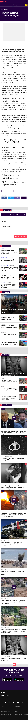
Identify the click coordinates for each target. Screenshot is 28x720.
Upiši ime (3, 221)
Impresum (3, 709)
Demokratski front (20, 191)
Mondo (3, 692)
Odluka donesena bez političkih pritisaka (11, 176)
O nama (2, 706)
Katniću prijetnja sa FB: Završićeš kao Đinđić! (14, 140)
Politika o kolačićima (6, 711)
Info (2, 9)
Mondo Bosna (5, 698)
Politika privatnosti (6, 714)
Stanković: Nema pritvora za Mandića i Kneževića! (14, 99)
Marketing (17, 706)
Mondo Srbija (5, 695)
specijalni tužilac (7, 191)
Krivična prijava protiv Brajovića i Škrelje (14, 183)
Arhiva (16, 711)
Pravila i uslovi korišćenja (21, 714)
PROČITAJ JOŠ (7, 405)
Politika (6, 9)
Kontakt (17, 709)
